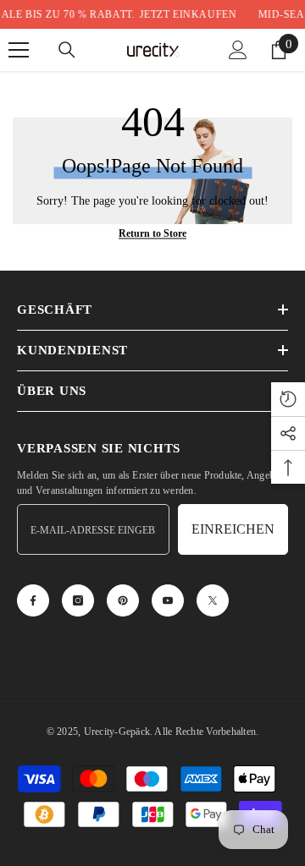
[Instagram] (78, 600)
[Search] (67, 50)
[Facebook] (33, 600)
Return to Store (152, 233)
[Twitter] (213, 600)
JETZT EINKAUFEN (181, 14)
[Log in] (238, 50)
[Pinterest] (123, 600)
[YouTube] (168, 600)
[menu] (18, 50)
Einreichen (232, 529)
